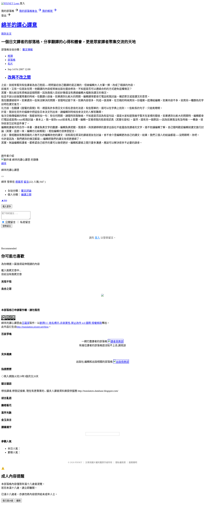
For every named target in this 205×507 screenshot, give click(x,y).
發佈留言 (7, 226)
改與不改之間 (19, 77)
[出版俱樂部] (121, 361)
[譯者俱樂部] (115, 341)
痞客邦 (19, 181)
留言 (26, 181)
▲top (4, 200)
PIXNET (78, 462)
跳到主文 (6, 33)
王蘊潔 (25, 323)
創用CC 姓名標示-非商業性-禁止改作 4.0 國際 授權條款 (71, 323)
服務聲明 (133, 462)
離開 (18, 500)
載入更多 (7, 206)
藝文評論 (26, 190)
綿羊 (3, 163)
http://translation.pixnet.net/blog (33, 326)
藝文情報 (27, 49)
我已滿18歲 (8, 500)
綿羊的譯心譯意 (19, 25)
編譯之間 (26, 194)
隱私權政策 (120, 462)
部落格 (11, 59)
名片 (10, 63)
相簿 (10, 56)
